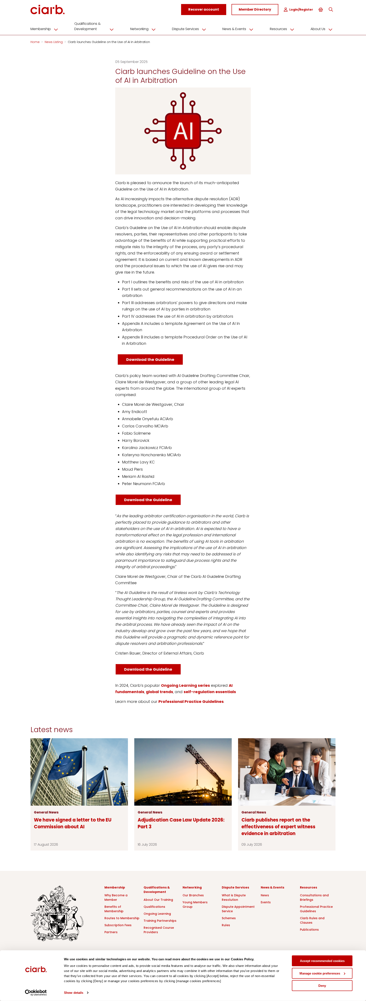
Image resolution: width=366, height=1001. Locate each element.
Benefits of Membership (113, 909)
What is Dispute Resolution (234, 897)
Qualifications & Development (87, 26)
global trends (159, 691)
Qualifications (154, 907)
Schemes (229, 918)
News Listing (54, 42)
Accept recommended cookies (322, 961)
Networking (139, 28)
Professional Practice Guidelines (191, 701)
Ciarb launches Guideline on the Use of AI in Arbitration (109, 42)
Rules (226, 925)
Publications (309, 929)
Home (35, 42)
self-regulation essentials (210, 691)
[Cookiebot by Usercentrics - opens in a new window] (35, 993)
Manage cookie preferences (319, 973)
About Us (318, 28)
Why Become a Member (116, 897)
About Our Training (158, 900)
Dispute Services (185, 28)
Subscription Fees (118, 925)
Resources (278, 28)
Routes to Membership (121, 918)
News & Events (234, 28)
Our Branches (193, 895)
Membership (40, 28)
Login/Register (301, 9)
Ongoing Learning (157, 914)
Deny (322, 985)
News (265, 895)
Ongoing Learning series (185, 685)
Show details (73, 992)
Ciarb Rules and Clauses (312, 920)
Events (266, 902)
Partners (111, 932)
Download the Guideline (150, 359)
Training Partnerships (160, 921)
